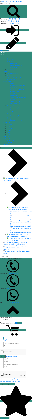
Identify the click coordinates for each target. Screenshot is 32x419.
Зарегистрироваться (8, 384)
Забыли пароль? (11, 356)
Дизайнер (13, 63)
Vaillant (9, 124)
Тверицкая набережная (18, 98)
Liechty (9, 130)
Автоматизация (12, 79)
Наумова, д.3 (14, 91)
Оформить (18, 323)
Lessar (9, 134)
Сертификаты (11, 69)
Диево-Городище (16, 102)
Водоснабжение (12, 106)
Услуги (5, 71)
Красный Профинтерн (17, 85)
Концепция (10, 59)
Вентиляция (11, 118)
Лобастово (14, 96)
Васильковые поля (16, 120)
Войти (3, 356)
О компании (7, 57)
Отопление (10, 83)
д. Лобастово (14, 112)
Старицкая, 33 (15, 104)
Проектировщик (16, 65)
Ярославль (10, 140)
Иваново (10, 142)
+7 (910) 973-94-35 (14, 19)
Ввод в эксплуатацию (14, 77)
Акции (5, 144)
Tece (8, 126)
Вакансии (10, 61)
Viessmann (10, 128)
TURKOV (9, 132)
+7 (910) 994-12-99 (13, 21)
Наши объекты (8, 81)
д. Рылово (13, 93)
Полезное (6, 122)
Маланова (13, 100)
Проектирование (13, 73)
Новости (6, 136)
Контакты (6, 138)
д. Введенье (14, 87)
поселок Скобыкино (17, 89)
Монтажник (14, 67)
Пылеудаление (12, 114)
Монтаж (9, 75)
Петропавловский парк (18, 110)
